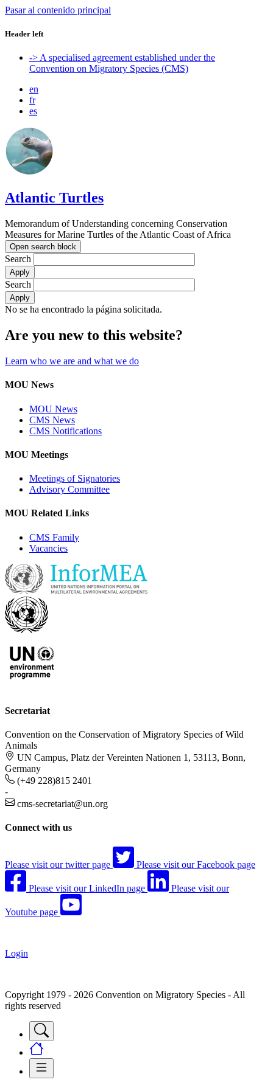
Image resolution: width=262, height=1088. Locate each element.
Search (18, 259)
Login (16, 953)
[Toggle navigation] (41, 1031)
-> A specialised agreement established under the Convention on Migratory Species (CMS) (122, 63)
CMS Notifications (65, 431)
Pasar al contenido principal (58, 10)
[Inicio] (29, 172)
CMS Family (54, 537)
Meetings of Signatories (74, 478)
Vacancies (48, 548)
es (33, 111)
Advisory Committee (69, 489)
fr (32, 100)
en (33, 89)
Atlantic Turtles (54, 198)
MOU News (53, 409)
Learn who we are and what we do (72, 361)
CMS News (52, 420)
